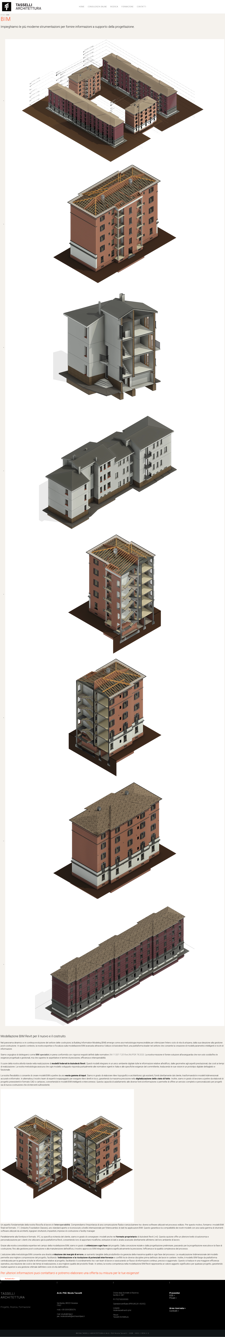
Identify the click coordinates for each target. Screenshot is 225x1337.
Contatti (141, 7)
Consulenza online (97, 7)
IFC (18, 1228)
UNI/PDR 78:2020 (136, 1054)
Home (81, 7)
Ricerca (114, 7)
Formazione (127, 7)
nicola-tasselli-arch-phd (122, 1310)
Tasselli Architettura (121, 1317)
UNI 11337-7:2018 (117, 1054)
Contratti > (174, 1311)
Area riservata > (177, 1308)
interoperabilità (62, 1224)
